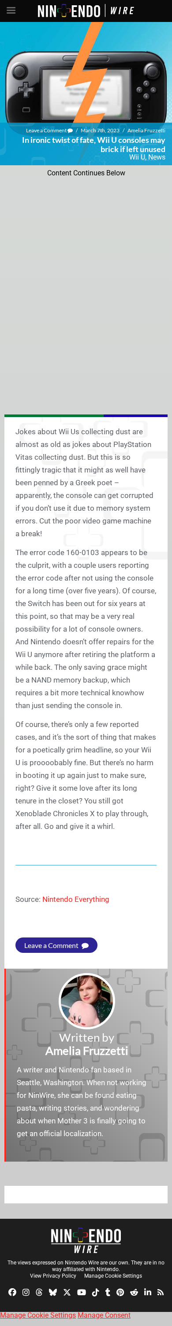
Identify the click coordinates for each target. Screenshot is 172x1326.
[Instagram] (26, 1291)
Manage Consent (104, 1315)
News (156, 157)
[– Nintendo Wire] (86, 1240)
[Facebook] (12, 1291)
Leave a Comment (46, 130)
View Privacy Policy (53, 1276)
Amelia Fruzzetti (146, 130)
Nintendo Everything (75, 899)
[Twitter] (67, 1291)
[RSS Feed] (160, 1291)
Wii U (137, 157)
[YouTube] (81, 1291)
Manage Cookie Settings (113, 1276)
